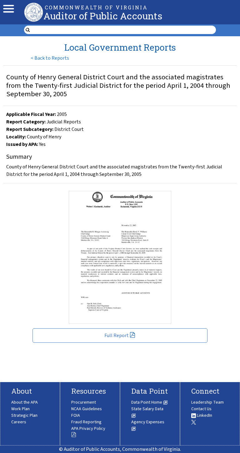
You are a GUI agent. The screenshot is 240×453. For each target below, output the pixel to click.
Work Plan (20, 409)
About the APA (24, 402)
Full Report (116, 335)
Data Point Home (147, 402)
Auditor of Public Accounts (102, 16)
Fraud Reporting (86, 422)
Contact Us (201, 409)
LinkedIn (204, 415)
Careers (18, 422)
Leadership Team (207, 402)
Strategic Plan (24, 415)
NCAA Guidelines (86, 409)
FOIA (75, 415)
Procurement (83, 402)
